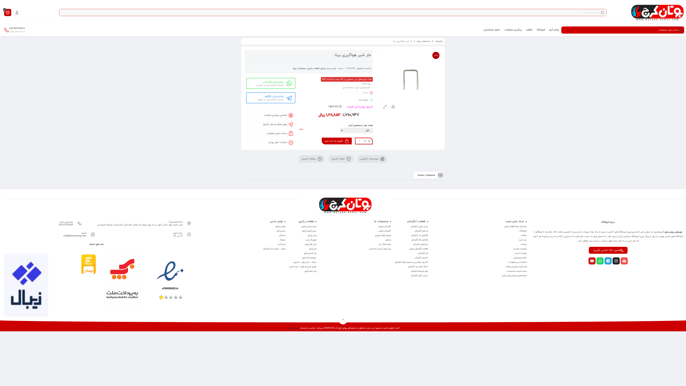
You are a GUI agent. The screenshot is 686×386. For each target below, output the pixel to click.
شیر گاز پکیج (310, 244)
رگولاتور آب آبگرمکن (419, 235)
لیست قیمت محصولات (517, 271)
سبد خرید (523, 239)
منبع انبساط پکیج (309, 257)
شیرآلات (281, 244)
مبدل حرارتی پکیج (309, 226)
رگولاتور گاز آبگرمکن (419, 239)
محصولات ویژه (423, 41)
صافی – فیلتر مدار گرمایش (274, 248)
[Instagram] (616, 260)
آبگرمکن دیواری (384, 226)
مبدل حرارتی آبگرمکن (419, 226)
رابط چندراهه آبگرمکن (419, 271)
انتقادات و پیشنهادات (517, 262)
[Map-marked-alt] (624, 260)
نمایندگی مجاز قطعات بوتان (515, 226)
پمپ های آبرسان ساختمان (380, 248)
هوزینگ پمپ (311, 239)
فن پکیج (312, 248)
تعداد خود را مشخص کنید (360, 125)
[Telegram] (608, 260)
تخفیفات (439, 41)
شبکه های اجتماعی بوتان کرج (514, 275)
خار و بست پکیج (328, 68)
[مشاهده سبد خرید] (8, 12)
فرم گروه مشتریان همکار (516, 266)
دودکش (282, 235)
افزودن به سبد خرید (333, 141)
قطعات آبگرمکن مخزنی (418, 248)
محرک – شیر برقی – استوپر (304, 262)
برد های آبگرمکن (421, 230)
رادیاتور (388, 239)
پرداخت (524, 244)
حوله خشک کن (385, 244)
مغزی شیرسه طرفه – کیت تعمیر (302, 266)
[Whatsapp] (600, 260)
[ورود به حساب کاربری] (17, 12)
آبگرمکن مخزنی (385, 230)
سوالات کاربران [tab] (309, 158)
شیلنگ (282, 239)
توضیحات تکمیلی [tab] (369, 158)
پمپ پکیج (312, 235)
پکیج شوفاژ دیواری (383, 235)
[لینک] (657, 12)
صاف (301, 129)
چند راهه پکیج (310, 271)
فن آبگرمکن (423, 253)
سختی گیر (280, 230)
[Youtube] (592, 260)
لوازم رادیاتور (280, 226)
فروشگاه (523, 230)
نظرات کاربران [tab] (338, 158)
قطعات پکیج (313, 68)
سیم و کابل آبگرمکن (419, 275)
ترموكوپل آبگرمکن (420, 244)
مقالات (524, 235)
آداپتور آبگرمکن (421, 257)
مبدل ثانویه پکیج (309, 230)
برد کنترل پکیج (310, 253)
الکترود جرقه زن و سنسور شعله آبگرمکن (411, 262)
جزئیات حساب (520, 253)
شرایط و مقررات (520, 248)
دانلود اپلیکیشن (520, 257)
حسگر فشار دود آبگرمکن (418, 266)
